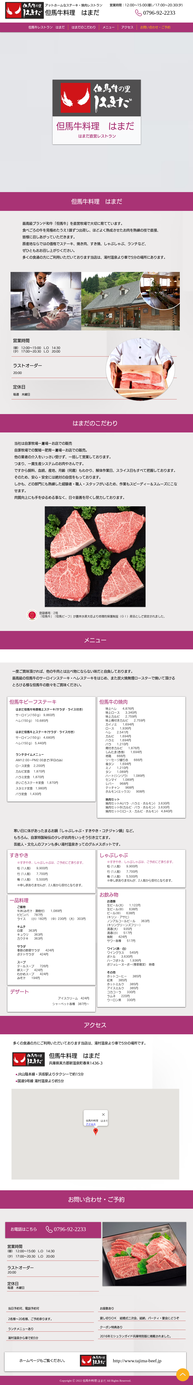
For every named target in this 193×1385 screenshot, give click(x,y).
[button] (144, 1254)
